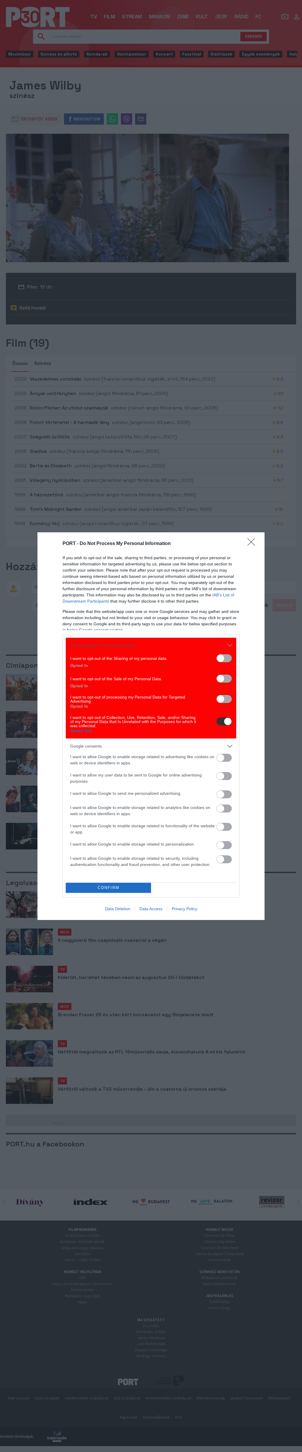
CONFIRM (108, 887)
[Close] (253, 543)
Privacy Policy (184, 908)
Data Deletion (117, 908)
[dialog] (151, 726)
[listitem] (151, 645)
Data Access (151, 908)
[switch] (224, 658)
